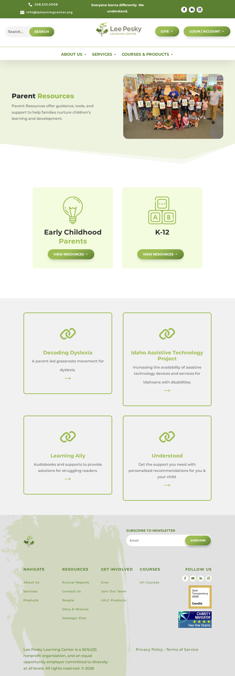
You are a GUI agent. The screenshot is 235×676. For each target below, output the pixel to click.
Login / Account (204, 31)
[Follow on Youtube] (193, 578)
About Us (71, 55)
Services (102, 55)
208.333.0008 (46, 4)
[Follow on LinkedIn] (192, 10)
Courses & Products (145, 55)
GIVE (165, 31)
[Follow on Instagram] (200, 10)
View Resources (68, 254)
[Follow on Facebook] (184, 10)
